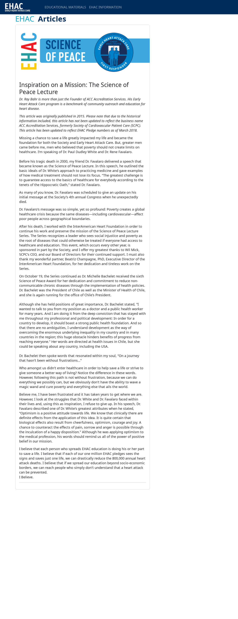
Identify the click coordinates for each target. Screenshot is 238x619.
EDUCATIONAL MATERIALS (65, 7)
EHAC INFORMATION (105, 7)
